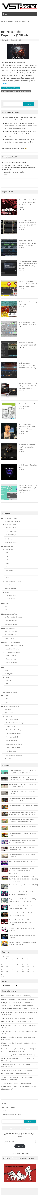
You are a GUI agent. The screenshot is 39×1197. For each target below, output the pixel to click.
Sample (7, 592)
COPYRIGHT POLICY (8, 1107)
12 (12, 967)
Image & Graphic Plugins (12, 652)
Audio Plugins (9, 549)
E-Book (7, 698)
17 (2, 969)
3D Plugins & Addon (11, 525)
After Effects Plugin (12, 719)
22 (28, 969)
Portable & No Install (10, 692)
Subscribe (20, 1146)
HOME (4, 1103)
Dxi (7, 559)
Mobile (7, 677)
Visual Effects (9, 759)
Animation (8, 709)
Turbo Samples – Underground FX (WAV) (22, 861)
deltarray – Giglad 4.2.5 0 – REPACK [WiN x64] (20, 1055)
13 (17, 967)
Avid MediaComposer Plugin (15, 723)
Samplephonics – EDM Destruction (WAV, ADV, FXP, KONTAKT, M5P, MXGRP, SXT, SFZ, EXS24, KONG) (23, 870)
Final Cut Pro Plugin (12, 737)
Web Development (11, 624)
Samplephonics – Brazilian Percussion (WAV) (23, 826)
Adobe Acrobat (11, 655)
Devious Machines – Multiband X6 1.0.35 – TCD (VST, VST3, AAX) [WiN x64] (27, 365)
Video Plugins (9, 716)
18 (7, 969)
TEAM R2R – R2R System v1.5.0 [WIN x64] (20, 1070)
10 (2, 967)
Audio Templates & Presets (10, 88)
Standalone (9, 570)
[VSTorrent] (19, 9)
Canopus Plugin (11, 726)
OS (4, 667)
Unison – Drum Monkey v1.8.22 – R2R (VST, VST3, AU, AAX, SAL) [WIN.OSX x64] (28, 283)
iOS (7, 684)
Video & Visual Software (11, 706)
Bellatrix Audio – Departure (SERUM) (14, 33)
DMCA (4, 1110)
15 (28, 967)
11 (7, 967)
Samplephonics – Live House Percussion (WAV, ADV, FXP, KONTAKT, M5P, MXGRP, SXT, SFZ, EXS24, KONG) (23, 879)
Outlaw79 (4, 1077)
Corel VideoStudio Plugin (14, 730)
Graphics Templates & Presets (14, 645)
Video (6, 702)
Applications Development (13, 617)
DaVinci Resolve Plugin (13, 733)
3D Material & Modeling (12, 521)
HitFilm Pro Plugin (11, 740)
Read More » (5, 83)
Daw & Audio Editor (11, 589)
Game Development (11, 620)
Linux (6, 670)
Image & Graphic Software (11, 642)
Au (7, 556)
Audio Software (8, 547)
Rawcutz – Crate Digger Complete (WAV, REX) (23, 885)
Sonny (3, 1070)
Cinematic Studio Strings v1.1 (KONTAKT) (25, 1009)
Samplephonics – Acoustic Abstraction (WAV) (23, 805)
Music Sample (10, 599)
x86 (6, 610)
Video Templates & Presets (13, 755)
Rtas (7, 563)
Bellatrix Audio (6, 91)
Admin (6, 40)
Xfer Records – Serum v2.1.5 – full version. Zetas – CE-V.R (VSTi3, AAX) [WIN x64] (28, 243)
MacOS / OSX (9, 674)
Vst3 (7, 577)
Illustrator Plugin (11, 659)
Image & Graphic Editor (12, 649)
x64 (6, 606)
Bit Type (5, 603)
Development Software (10, 614)
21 (23, 969)
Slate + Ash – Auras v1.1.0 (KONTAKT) (19, 996)
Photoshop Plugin (11, 662)
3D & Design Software (10, 518)
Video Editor (9, 713)
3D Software (9, 539)
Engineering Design (11, 542)
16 (33, 967)
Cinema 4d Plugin (11, 531)
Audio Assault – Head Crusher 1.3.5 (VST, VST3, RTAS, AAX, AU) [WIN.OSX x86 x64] (28, 385)
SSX (7, 567)
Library (8, 584)
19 (12, 969)
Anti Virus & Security (11, 631)
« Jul (2, 976)
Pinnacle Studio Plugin (13, 747)
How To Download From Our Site (12, 1114)
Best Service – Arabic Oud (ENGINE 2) (19, 1022)
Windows (8, 688)
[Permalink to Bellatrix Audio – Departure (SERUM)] (19, 60)
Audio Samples (10, 595)
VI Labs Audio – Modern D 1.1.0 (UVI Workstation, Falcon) (27, 447)
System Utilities (9, 638)
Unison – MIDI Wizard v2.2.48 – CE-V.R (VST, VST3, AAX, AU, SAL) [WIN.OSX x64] (28, 487)
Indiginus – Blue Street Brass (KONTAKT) (20, 1018)
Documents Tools (10, 635)
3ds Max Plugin (11, 527)
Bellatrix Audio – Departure (22, 91)
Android (8, 680)
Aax (7, 552)
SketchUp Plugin (11, 535)
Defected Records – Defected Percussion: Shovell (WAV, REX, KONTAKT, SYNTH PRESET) (22, 922)
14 (23, 967)
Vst (7, 574)
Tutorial (5, 696)
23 (33, 969)
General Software (9, 628)
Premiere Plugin (11, 751)
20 (17, 969)
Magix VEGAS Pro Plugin (14, 744)
